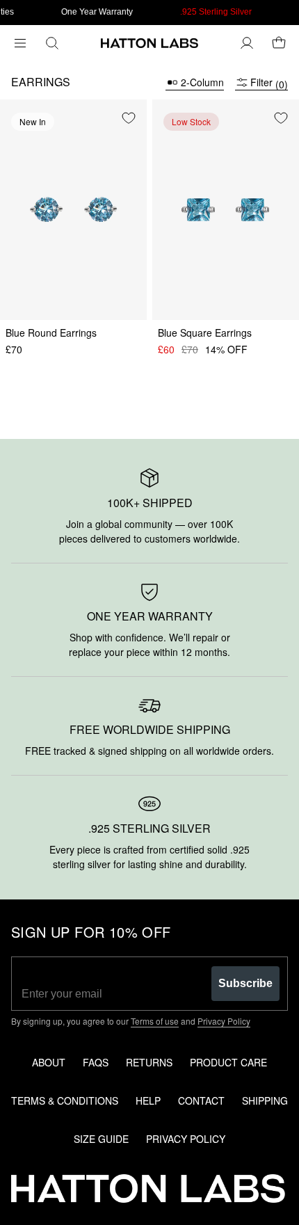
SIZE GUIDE (101, 1139)
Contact (201, 1100)
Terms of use (155, 1021)
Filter (269, 82)
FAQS (95, 1062)
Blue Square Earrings (205, 332)
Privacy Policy (223, 1021)
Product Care (228, 1062)
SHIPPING (265, 1100)
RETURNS (149, 1062)
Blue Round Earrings (51, 332)
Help (148, 1100)
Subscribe (245, 983)
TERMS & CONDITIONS (64, 1100)
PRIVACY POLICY (185, 1139)
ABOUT (48, 1062)
